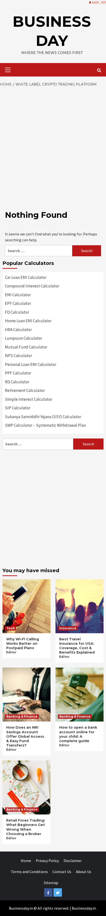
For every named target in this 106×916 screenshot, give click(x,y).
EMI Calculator (18, 294)
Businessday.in (84, 908)
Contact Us (62, 871)
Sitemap (51, 882)
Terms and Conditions (29, 871)
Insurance (67, 628)
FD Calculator (17, 312)
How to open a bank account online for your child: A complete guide (78, 734)
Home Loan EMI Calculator (28, 320)
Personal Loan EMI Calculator (30, 364)
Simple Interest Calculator (28, 399)
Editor (11, 652)
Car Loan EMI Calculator (25, 277)
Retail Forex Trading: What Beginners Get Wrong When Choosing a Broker (25, 827)
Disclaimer (73, 860)
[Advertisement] (53, 142)
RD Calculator (17, 382)
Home (26, 860)
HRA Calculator (18, 329)
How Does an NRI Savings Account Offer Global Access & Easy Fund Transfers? (25, 736)
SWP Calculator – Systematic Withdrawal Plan (45, 425)
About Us (83, 871)
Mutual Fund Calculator (26, 347)
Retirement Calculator (25, 390)
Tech (10, 628)
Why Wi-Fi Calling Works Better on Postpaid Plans (22, 643)
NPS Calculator (18, 355)
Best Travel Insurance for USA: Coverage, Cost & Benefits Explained (77, 646)
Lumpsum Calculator (23, 338)
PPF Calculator (18, 373)
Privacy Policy (47, 860)
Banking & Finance (21, 716)
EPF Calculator (18, 303)
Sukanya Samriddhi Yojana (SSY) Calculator (43, 416)
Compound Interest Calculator (32, 286)
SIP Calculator (17, 408)
